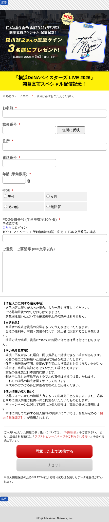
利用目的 (70, 432)
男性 (11, 197)
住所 (8, 141)
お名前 (10, 108)
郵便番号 (12, 124)
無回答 (55, 207)
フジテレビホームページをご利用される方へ (62, 436)
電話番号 (12, 157)
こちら (7, 227)
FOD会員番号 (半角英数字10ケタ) (32, 219)
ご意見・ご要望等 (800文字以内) (29, 249)
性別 (8, 190)
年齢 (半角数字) (17, 174)
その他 (13, 207)
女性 (54, 197)
